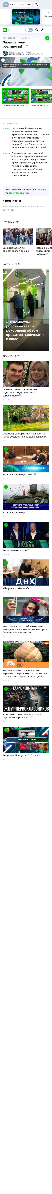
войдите (41, 189)
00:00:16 (6, 128)
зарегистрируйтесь (19, 193)
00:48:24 (6, 153)
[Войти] (42, 29)
